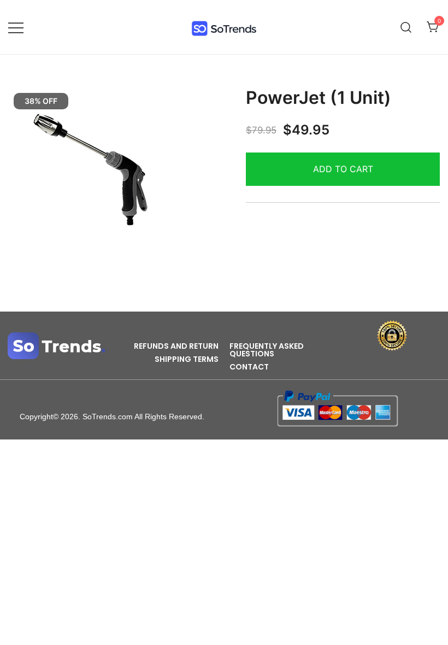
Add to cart (343, 168)
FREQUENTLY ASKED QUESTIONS (266, 350)
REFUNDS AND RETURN (176, 346)
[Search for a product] (406, 27)
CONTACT (249, 366)
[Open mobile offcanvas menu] (15, 27)
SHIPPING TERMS (187, 359)
